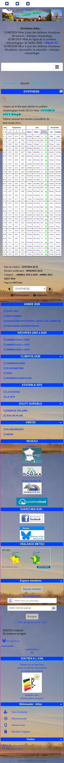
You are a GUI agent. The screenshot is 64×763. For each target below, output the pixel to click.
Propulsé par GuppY (12, 757)
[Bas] (28, 4)
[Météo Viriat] (32, 15)
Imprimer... (42, 295)
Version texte (18, 725)
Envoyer (32, 616)
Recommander (19, 718)
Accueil (25, 83)
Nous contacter (19, 712)
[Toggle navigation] (56, 66)
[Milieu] (17, 4)
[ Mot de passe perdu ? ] (32, 622)
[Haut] (7, 4)
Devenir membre (32, 589)
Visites (44, 739)
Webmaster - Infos (40, 704)
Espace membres (41, 580)
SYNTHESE (31, 91)
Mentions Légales (20, 731)
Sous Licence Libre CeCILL (47, 757)
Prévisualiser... (23, 295)
